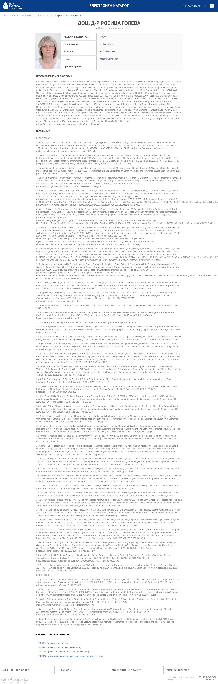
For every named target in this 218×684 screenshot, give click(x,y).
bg (212, 5)
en (205, 5)
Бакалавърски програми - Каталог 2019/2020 (23, 16)
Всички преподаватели (110, 28)
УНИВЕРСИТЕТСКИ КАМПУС (127, 670)
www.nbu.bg (192, 6)
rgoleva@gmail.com (109, 59)
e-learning (64, 670)
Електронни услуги (15, 670)
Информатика (51, 16)
